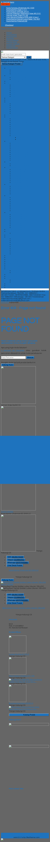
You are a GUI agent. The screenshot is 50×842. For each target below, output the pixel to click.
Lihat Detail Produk (14, 565)
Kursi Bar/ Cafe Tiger (21, 113)
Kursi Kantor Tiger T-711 (16, 10)
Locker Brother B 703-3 (19, 654)
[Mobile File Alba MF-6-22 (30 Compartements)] (25, 680)
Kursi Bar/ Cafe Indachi (22, 109)
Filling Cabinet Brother (21, 87)
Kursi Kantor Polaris (20, 130)
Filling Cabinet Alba (20, 85)
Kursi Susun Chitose (20, 171)
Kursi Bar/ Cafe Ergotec (22, 107)
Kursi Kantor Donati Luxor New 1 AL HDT (23, 19)
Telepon (15, 560)
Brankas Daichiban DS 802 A (21, 703)
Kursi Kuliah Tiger (19, 160)
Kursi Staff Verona (24, 139)
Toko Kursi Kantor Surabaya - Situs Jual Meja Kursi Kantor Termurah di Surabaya (22, 835)
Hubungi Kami (7, 365)
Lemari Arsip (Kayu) (14, 229)
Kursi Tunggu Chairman (22, 186)
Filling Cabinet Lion (20, 92)
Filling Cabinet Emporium (22, 89)
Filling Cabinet (12, 40)
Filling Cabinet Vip (19, 96)
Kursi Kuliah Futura (20, 151)
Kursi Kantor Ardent (20, 119)
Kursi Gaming (12, 115)
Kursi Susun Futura (20, 175)
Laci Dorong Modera (20, 205)
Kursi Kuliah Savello (20, 158)
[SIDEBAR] (25, 460)
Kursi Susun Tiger (19, 182)
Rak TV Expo (17, 280)
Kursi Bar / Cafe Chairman (23, 104)
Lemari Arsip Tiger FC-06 (17, 15)
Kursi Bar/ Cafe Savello (22, 111)
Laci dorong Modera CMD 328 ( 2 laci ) (22, 17)
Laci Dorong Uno (19, 209)
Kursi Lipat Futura (19, 164)
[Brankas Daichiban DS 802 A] (17, 701)
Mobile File (10, 46)
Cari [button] (28, 57)
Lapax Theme (7, 837)
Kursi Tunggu (12, 184)
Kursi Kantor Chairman (21, 122)
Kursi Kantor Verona (20, 136)
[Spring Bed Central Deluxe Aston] (24, 707)
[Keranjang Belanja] (1, 25)
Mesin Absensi (12, 263)
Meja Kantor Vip (18, 254)
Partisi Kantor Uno (19, 272)
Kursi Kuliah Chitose (20, 147)
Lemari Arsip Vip (19, 227)
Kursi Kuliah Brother (20, 143)
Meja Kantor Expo (19, 242)
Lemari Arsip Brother (21, 216)
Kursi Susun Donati (20, 173)
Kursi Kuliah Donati (20, 149)
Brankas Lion (17, 74)
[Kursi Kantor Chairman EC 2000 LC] (18, 510)
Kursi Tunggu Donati (20, 188)
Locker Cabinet (13, 44)
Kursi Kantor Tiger (19, 134)
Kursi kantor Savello (20, 132)
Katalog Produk (29, 715)
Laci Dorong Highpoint (21, 201)
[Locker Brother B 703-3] (17, 652)
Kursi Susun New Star (21, 179)
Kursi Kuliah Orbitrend (21, 156)
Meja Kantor (11, 35)
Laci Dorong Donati (20, 197)
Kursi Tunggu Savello (21, 192)
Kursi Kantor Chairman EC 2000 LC (24, 570)
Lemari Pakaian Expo (21, 233)
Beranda (5, 302)
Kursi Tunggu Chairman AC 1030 (20, 8)
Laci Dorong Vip (18, 211)
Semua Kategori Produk (11, 64)
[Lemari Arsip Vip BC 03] (18, 403)
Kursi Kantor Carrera (20, 121)
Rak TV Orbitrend (19, 282)
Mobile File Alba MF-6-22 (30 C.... (22, 682)
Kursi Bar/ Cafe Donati (21, 106)
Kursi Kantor (11, 36)
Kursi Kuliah (11, 141)
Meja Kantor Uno (19, 252)
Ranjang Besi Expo (14, 284)
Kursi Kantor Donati (20, 124)
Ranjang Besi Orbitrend (16, 286)
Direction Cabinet (13, 81)
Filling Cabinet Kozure (21, 91)
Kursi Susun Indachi (20, 177)
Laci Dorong (11, 196)
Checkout (9, 25)
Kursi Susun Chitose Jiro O (17, 12)
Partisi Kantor (12, 48)
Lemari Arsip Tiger (19, 226)
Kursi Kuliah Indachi (20, 152)
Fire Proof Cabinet (14, 98)
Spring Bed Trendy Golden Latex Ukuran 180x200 (23, 608)
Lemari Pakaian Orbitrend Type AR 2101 (23, 13)
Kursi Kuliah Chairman (21, 145)
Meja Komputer (13, 256)
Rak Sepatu (11, 274)
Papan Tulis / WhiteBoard (17, 267)
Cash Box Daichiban (20, 77)
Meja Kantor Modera (20, 248)
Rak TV (9, 278)
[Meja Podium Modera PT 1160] (17, 674)
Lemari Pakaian (13, 231)
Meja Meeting (12, 259)
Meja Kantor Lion (19, 246)
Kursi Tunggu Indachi (21, 190)
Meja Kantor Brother (20, 241)
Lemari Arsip (11, 42)
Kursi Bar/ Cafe (13, 102)
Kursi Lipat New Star (20, 166)
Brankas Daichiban (20, 70)
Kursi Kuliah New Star (21, 154)
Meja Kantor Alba (19, 239)
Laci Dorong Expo (19, 199)
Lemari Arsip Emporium (22, 220)
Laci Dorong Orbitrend (21, 207)
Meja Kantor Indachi (20, 244)
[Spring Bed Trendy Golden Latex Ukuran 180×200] (23, 582)
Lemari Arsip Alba (19, 214)
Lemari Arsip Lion (19, 224)
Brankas (10, 38)
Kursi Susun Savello (20, 181)
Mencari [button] (30, 357)
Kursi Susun (11, 167)
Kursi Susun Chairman (21, 169)
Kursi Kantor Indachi (20, 128)
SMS (15, 557)
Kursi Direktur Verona (26, 137)
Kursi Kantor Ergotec (20, 126)
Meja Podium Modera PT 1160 (22, 676)
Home (9, 33)
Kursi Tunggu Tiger (20, 194)
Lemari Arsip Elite (19, 218)
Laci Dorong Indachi (20, 203)
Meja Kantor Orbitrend (21, 250)
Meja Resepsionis (14, 261)
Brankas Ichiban (19, 72)
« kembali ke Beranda (12, 350)
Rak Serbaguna (13, 276)
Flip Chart (10, 100)
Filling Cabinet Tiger (20, 94)
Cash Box (10, 75)
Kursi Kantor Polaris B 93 (16, 21)
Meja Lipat (10, 257)
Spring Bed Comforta (15, 287)
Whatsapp (17, 563)
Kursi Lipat (10, 162)
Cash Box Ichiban (19, 79)
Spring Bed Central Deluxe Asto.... (23, 709)
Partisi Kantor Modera (21, 271)
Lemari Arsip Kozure (20, 222)
